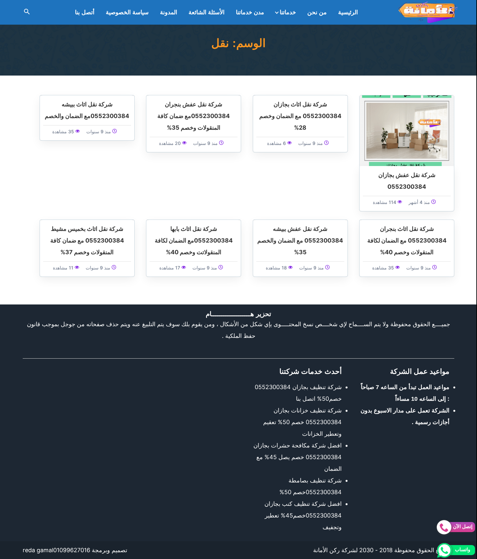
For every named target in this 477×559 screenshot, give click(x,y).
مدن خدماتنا (250, 12)
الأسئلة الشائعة (207, 12)
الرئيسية (348, 12)
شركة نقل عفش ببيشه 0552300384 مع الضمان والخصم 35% (300, 240)
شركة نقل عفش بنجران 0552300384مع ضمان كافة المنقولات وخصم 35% (193, 116)
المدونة (168, 12)
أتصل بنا (84, 12)
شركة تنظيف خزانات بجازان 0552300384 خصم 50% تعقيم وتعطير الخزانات (302, 422)
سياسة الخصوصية (127, 12)
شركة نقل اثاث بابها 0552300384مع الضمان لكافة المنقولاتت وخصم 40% (194, 240)
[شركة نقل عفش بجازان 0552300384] (407, 130)
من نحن (317, 12)
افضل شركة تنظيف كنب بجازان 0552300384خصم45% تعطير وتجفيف (303, 515)
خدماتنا (288, 12)
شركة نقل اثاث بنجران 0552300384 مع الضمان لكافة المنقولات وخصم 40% (406, 240)
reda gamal (38, 550)
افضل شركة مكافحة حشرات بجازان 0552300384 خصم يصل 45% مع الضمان (297, 457)
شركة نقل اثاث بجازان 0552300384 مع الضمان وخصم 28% (300, 116)
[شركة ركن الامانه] (428, 12)
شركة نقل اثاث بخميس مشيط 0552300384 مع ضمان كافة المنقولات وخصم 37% (87, 240)
